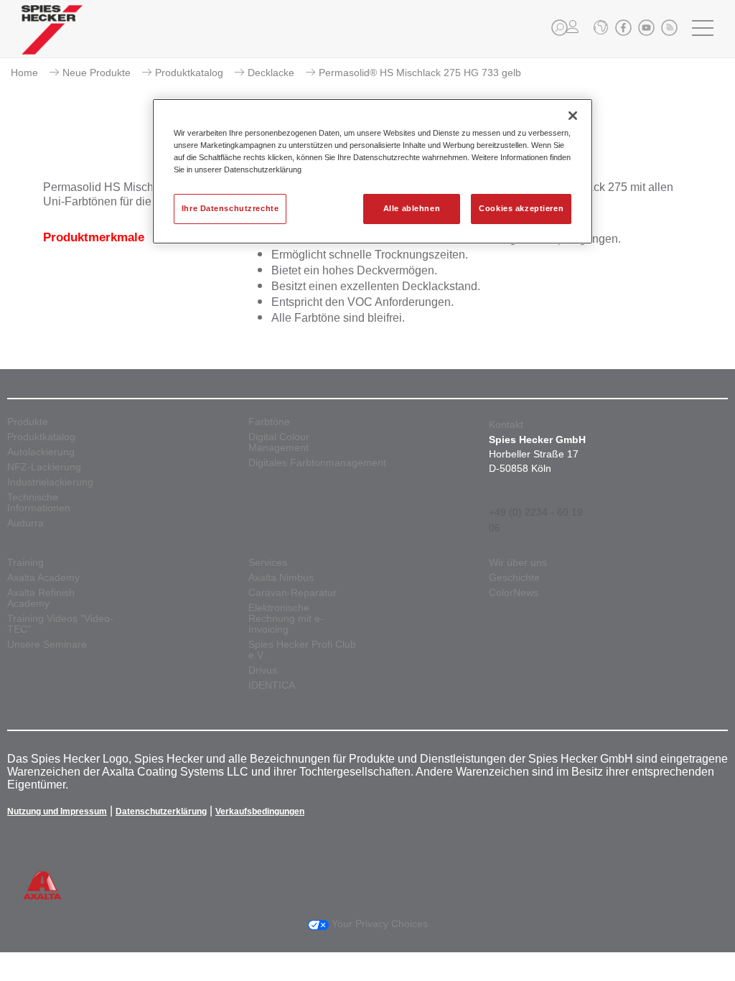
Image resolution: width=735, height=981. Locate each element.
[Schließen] (573, 115)
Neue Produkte (96, 72)
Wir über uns (518, 562)
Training (25, 562)
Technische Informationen (38, 502)
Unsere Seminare (47, 644)
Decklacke (271, 72)
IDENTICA (271, 685)
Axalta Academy (43, 577)
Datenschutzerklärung (161, 811)
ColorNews (513, 592)
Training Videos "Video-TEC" (60, 624)
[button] (559, 27)
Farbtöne (269, 422)
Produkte (27, 422)
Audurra (25, 523)
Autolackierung (41, 452)
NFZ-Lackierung (44, 467)
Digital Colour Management (278, 442)
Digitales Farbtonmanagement (317, 462)
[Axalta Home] (52, 40)
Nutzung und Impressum (57, 811)
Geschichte (514, 577)
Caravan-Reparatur (292, 592)
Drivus (262, 670)
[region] (372, 171)
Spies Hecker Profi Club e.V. (302, 650)
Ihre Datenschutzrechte (230, 208)
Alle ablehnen (411, 208)
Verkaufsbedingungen (259, 811)
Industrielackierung (50, 482)
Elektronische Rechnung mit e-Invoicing (286, 619)
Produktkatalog (189, 72)
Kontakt (506, 424)
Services (267, 562)
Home (24, 72)
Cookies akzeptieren (521, 208)
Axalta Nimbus (281, 577)
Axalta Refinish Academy (41, 598)
